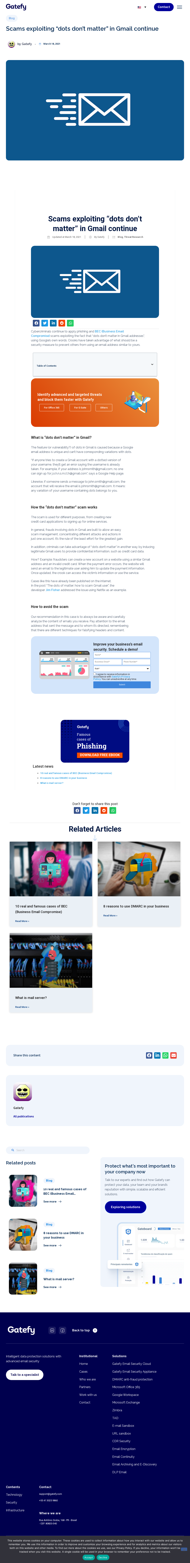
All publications (23, 1116)
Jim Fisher (53, 590)
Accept (88, 1557)
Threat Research (133, 237)
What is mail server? (51, 783)
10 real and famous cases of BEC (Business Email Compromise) (76, 773)
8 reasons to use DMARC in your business (63, 778)
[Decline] (184, 1549)
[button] (179, 8)
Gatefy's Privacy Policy (111, 677)
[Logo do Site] (16, 7)
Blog (120, 237)
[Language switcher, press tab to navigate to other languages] (142, 7)
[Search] (12, 1150)
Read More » (22, 921)
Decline (103, 1557)
